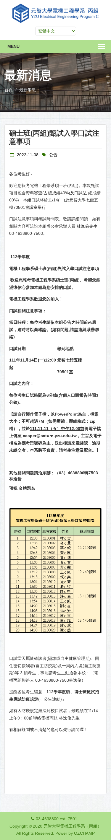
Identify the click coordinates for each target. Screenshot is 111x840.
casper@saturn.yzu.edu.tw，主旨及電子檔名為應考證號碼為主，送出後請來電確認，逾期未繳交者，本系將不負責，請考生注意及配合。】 (55, 442)
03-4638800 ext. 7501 (56, 818)
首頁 (8, 89)
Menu (13, 46)
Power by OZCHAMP (75, 833)
